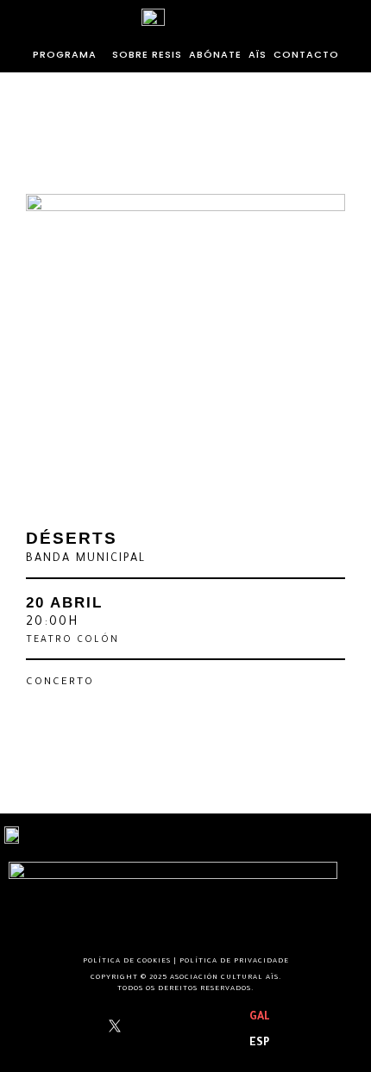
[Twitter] (115, 1030)
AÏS (257, 54)
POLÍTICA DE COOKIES (127, 961)
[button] (69, 54)
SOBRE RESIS (147, 54)
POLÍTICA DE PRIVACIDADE (234, 961)
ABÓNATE (215, 54)
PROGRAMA (65, 54)
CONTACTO (306, 54)
